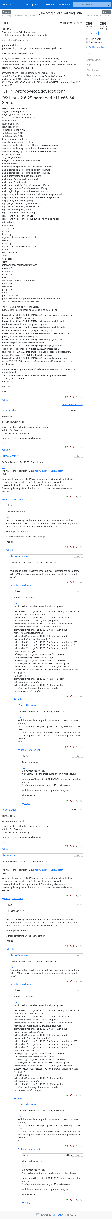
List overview (92, 33)
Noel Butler (9, 410)
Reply (7, 399)
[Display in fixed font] (77, 397)
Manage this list (33, 4)
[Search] (108, 4)
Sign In (51, 4)
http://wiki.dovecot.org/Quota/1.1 (49, 470)
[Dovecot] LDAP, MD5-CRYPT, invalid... (20, 15)
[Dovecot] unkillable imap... (97, 15)
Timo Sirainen (11, 456)
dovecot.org (9, 4)
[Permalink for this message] (81, 397)
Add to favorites (96, 47)
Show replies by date (72, 404)
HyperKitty (57, 1214)
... (3, 443)
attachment (17, 499)
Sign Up (66, 4)
